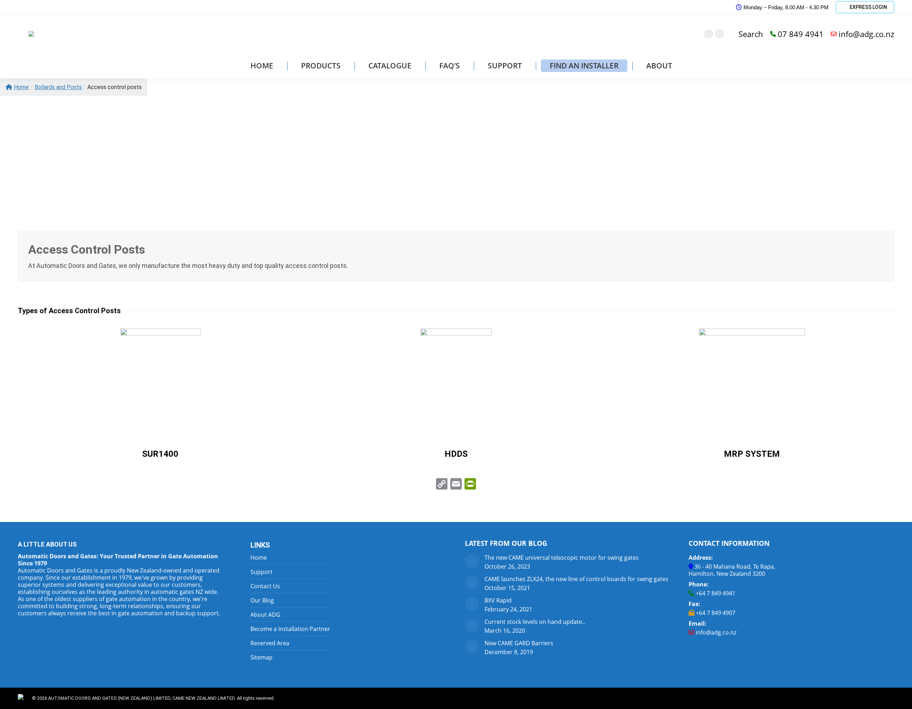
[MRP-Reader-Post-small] (752, 381)
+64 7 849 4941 (715, 593)
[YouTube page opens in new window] (719, 33)
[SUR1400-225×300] (160, 381)
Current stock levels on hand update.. (534, 621)
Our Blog (262, 600)
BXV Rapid (498, 600)
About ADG (265, 614)
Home (21, 87)
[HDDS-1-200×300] (456, 381)
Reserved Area (269, 643)
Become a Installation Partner (290, 628)
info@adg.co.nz (866, 33)
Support (261, 571)
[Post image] (472, 561)
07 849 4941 (801, 33)
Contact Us (265, 586)
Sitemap (261, 657)
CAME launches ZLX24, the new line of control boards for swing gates (576, 579)
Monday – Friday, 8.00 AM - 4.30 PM (786, 7)
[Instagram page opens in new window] (708, 33)
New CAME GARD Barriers (518, 643)
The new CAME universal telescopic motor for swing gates (561, 557)
